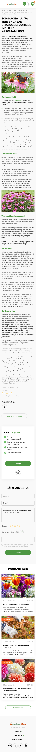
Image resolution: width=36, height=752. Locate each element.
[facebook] (4, 407)
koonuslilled (18, 101)
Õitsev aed (7, 578)
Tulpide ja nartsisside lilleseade (16, 604)
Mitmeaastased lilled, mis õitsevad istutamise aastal (17, 690)
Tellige (18, 464)
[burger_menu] (4, 3)
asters (26, 149)
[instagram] (15, 745)
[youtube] (26, 745)
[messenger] (18, 472)
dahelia (20, 149)
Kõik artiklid (18, 708)
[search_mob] (24, 4)
